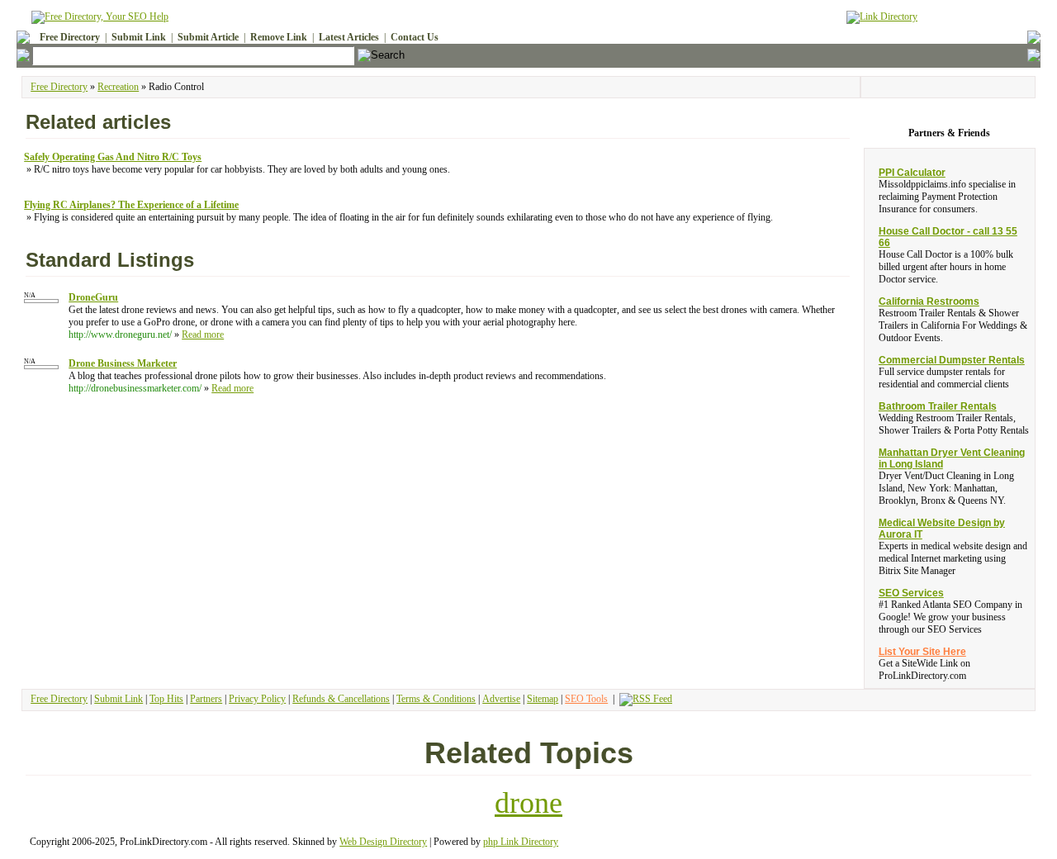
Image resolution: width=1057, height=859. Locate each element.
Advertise (501, 699)
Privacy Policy (257, 699)
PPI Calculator (912, 172)
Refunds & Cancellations (341, 699)
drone (528, 802)
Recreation (118, 87)
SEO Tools (586, 699)
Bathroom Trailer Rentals (938, 406)
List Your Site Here (922, 651)
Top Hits (166, 699)
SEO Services (911, 593)
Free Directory (59, 87)
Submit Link (118, 699)
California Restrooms (929, 301)
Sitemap (542, 699)
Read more (203, 334)
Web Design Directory (383, 841)
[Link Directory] (881, 14)
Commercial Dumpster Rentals (952, 360)
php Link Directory (520, 841)
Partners (206, 699)
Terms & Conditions (436, 699)
